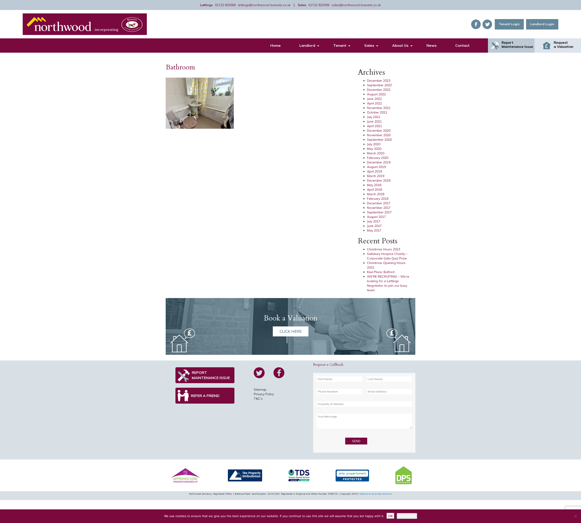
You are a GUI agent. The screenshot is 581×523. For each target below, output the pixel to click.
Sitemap (260, 389)
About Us (400, 45)
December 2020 (378, 130)
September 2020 (379, 140)
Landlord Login (542, 24)
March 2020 (375, 153)
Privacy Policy (264, 394)
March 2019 (375, 176)
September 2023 (379, 85)
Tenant (339, 45)
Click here (291, 331)
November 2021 (379, 108)
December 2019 (378, 162)
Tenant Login (509, 24)
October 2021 (377, 112)
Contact (462, 45)
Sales (369, 45)
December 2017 (378, 203)
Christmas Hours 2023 (383, 249)
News (431, 45)
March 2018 (375, 194)
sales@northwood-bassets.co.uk (356, 5)
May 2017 (374, 230)
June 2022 (374, 99)
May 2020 (374, 149)
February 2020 (377, 158)
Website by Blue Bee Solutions (375, 493)
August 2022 (376, 94)
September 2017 (379, 212)
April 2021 (374, 126)
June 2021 (374, 121)
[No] (575, 516)
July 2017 (373, 221)
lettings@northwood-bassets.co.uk (264, 5)
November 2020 (379, 135)
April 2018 (374, 189)
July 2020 (373, 144)
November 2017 (379, 208)
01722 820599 (318, 5)
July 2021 (373, 117)
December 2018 (378, 180)
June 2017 (374, 226)
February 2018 (377, 199)
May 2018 (374, 185)
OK (390, 516)
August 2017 (376, 217)
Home (275, 45)
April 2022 (374, 103)
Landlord (307, 45)
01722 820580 (225, 5)
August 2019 (376, 167)
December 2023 (378, 81)
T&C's (258, 399)
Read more (407, 516)
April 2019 (374, 171)
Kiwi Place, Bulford (380, 272)
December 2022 (378, 90)
